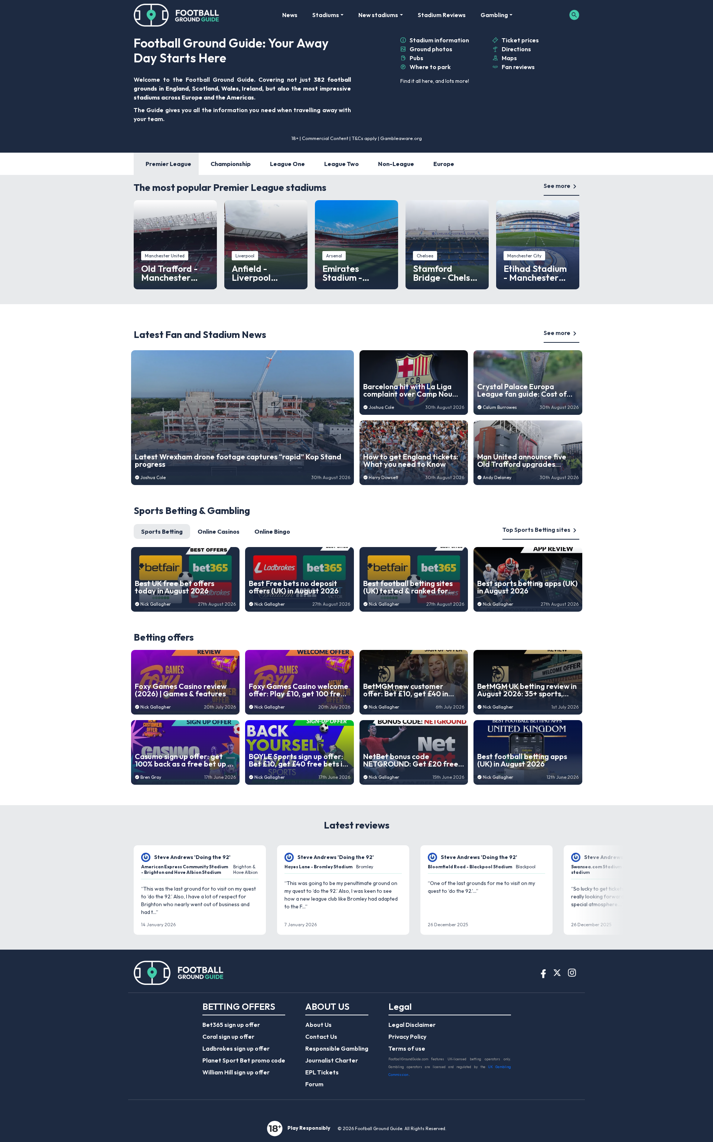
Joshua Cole (153, 477)
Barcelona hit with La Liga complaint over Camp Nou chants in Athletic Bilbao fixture (407, 390)
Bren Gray (150, 777)
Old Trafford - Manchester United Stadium (173, 273)
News (289, 15)
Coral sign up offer (228, 1036)
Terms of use (406, 1048)
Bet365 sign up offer (231, 1024)
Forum (314, 1084)
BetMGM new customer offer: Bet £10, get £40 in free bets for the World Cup (411, 690)
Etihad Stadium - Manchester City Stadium (535, 273)
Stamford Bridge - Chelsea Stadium (447, 273)
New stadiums (378, 15)
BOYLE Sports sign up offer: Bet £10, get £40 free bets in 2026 (297, 760)
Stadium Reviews (442, 15)
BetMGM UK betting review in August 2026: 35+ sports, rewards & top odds (527, 690)
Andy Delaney (497, 477)
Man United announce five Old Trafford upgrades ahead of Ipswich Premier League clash (521, 460)
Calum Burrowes (500, 407)
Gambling (494, 15)
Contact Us (321, 1036)
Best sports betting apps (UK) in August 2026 (527, 587)
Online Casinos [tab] (219, 531)
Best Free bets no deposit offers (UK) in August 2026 (294, 587)
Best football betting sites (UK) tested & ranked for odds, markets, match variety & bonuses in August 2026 (410, 587)
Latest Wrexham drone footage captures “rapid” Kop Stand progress (238, 460)
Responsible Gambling (336, 1048)
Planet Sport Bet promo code (243, 1060)
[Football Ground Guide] (176, 15)
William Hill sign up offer (236, 1072)
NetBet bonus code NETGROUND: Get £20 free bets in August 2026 (410, 760)
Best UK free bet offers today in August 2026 (174, 587)
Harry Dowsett (383, 477)
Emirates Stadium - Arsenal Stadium (356, 273)
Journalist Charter (331, 1060)
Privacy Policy (407, 1036)
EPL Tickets (322, 1072)
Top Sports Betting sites (536, 529)
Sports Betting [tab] (162, 531)
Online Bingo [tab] (272, 531)
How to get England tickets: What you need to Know (410, 460)
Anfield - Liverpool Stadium (251, 273)
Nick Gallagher (155, 604)
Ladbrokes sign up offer (236, 1048)
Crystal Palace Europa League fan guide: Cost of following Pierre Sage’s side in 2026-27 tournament (524, 390)
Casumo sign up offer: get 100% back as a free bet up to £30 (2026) (185, 760)
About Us (318, 1024)
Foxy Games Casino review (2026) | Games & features (181, 690)
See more (557, 185)
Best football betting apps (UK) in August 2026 (522, 760)
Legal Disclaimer (412, 1024)
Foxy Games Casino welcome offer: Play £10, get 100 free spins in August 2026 (298, 690)
